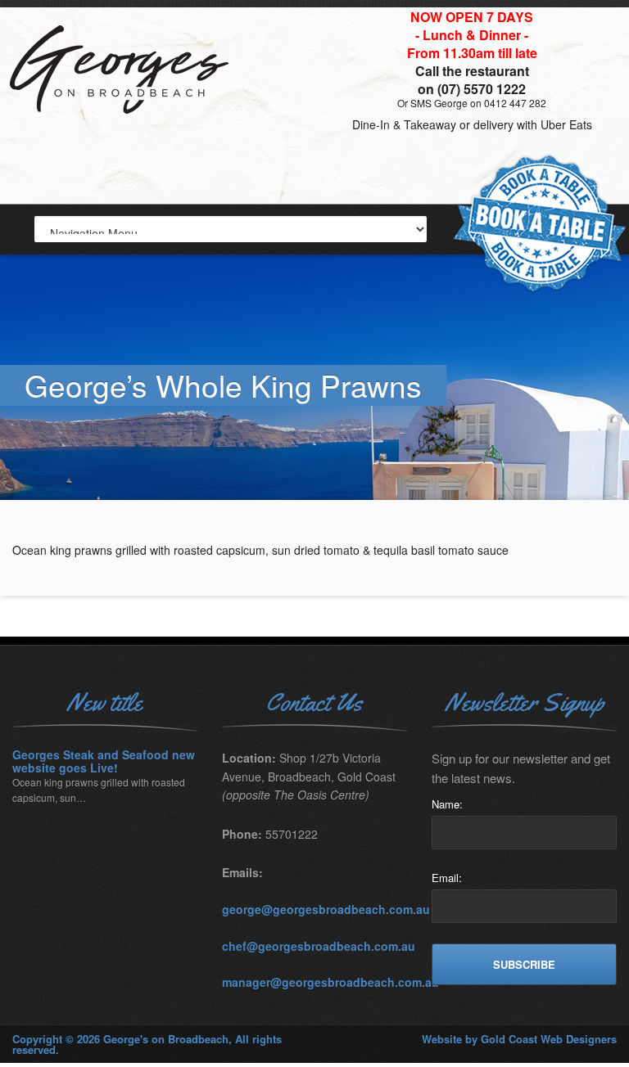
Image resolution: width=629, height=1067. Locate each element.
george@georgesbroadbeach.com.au (326, 909)
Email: (447, 877)
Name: (447, 804)
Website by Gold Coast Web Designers (519, 1039)
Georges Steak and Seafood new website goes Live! (103, 761)
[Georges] (122, 126)
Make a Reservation (539, 224)
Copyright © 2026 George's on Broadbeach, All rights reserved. (147, 1044)
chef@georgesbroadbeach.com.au (318, 946)
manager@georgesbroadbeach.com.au (330, 982)
